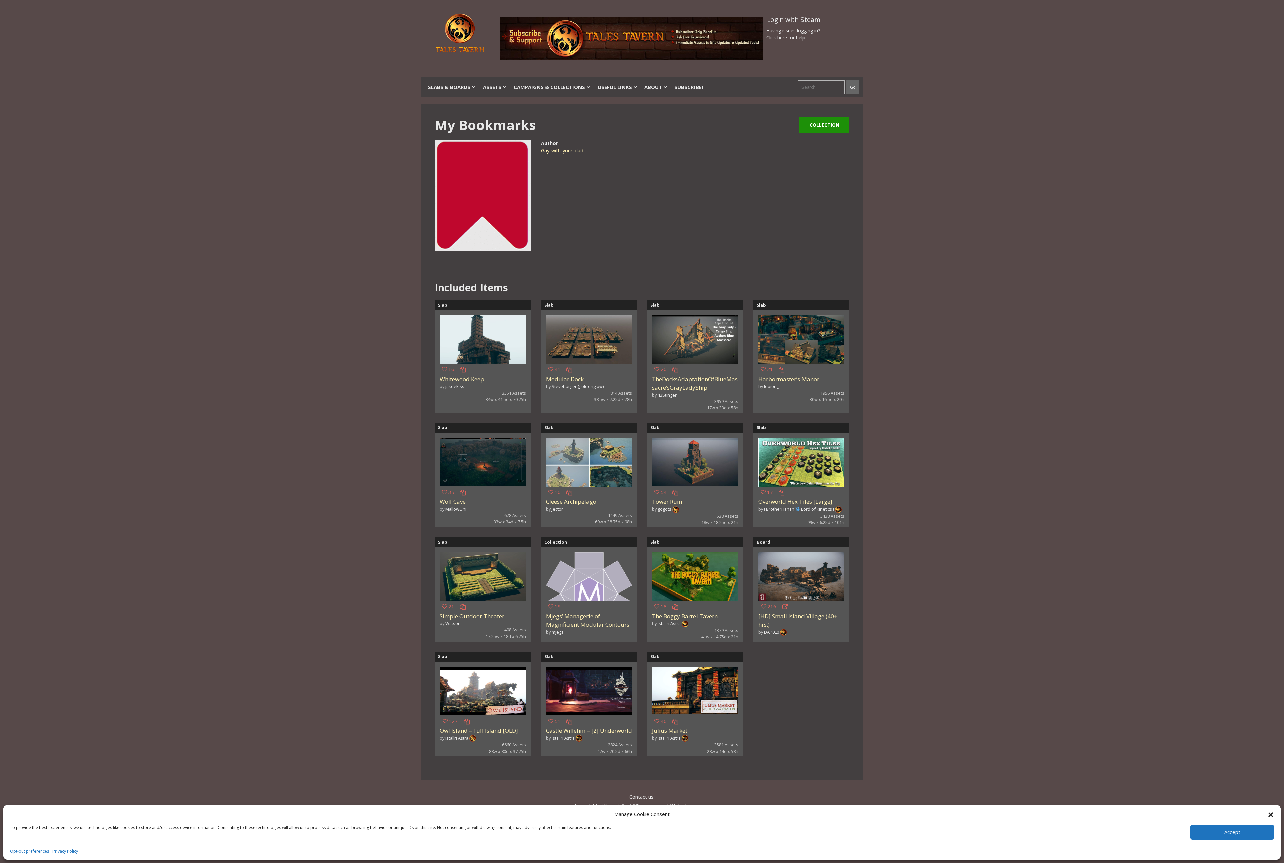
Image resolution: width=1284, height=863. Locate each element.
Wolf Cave (453, 501)
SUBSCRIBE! (688, 87)
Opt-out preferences (29, 851)
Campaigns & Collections (549, 87)
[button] (1270, 814)
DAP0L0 (771, 632)
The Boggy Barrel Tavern (685, 616)
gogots (664, 509)
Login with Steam (793, 19)
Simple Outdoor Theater (472, 616)
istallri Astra (669, 623)
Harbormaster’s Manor (788, 379)
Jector (557, 509)
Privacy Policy (65, 851)
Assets (492, 87)
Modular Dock (565, 379)
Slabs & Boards (449, 87)
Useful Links (615, 87)
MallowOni (455, 509)
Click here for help (785, 37)
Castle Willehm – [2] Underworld (589, 730)
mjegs (558, 632)
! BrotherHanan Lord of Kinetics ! (799, 509)
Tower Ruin (667, 501)
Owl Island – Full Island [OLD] (479, 730)
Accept (1232, 832)
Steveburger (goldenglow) (578, 386)
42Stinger (667, 395)
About (653, 87)
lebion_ (771, 386)
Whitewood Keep (462, 379)
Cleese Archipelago (571, 501)
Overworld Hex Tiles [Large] (795, 501)
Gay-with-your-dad (562, 150)
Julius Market (669, 730)
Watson (453, 623)
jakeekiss (454, 386)
